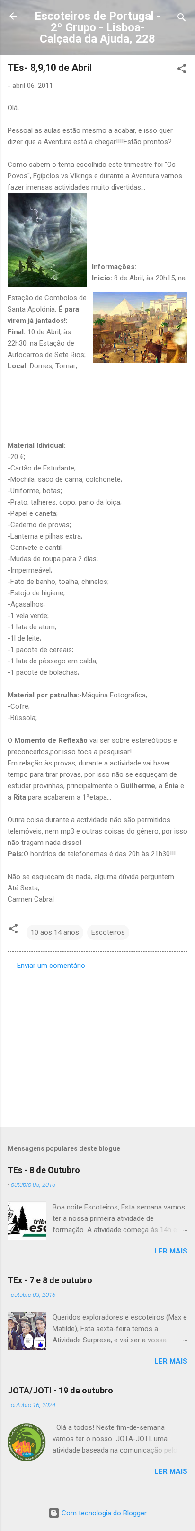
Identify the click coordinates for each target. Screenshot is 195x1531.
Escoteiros (108, 932)
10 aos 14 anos (55, 932)
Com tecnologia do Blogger (103, 1513)
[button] (181, 70)
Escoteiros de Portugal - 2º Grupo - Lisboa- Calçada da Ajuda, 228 (98, 27)
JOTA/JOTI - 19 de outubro (60, 1390)
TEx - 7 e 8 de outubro (50, 1280)
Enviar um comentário (51, 965)
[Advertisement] (97, 1045)
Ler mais (170, 1251)
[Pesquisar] (181, 19)
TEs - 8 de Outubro (44, 1170)
